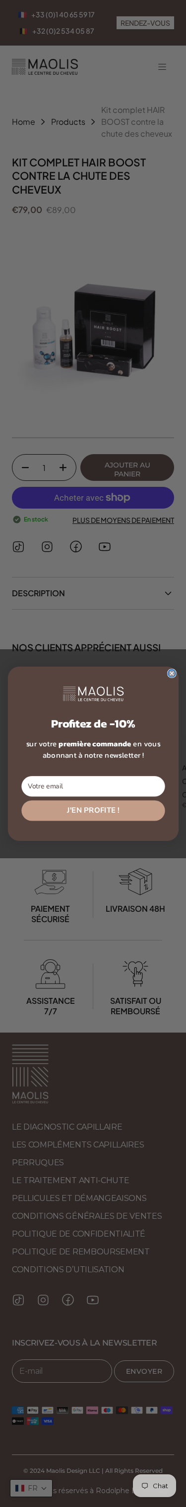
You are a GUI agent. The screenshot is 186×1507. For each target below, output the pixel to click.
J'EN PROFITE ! (93, 810)
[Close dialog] (171, 673)
